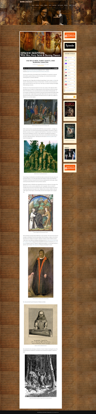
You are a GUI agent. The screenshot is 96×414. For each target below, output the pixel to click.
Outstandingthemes (55, 412)
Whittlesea (49, 136)
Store (50, 5)
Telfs (54, 136)
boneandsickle (37, 64)
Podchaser (42, 71)
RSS (46, 71)
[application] (40, 68)
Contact (74, 5)
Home (33, 5)
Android (38, 71)
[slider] (56, 68)
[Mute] (54, 68)
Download (36, 70)
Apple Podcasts (30, 71)
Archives (37, 5)
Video (70, 5)
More (48, 71)
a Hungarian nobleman (28, 241)
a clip (53, 80)
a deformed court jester (51, 240)
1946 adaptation (36, 244)
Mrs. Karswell (60, 5)
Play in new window (30, 70)
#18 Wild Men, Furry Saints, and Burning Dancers (40, 61)
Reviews (66, 5)
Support (45, 5)
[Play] (24, 68)
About (41, 5)
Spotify (35, 71)
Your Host (54, 5)
